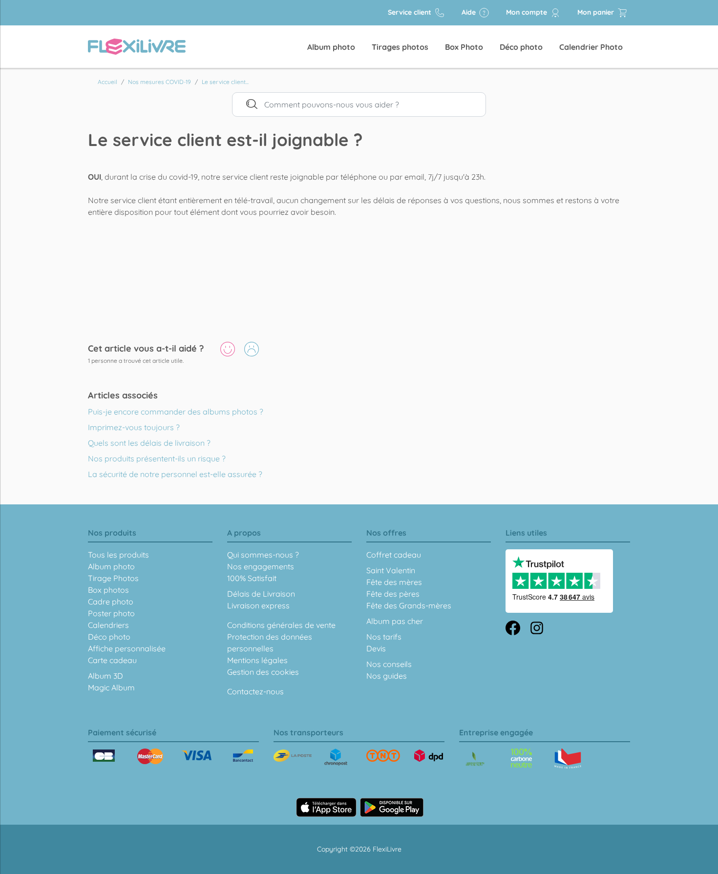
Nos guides (386, 676)
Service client (410, 12)
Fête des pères (393, 594)
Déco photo (521, 47)
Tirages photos (400, 47)
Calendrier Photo (591, 47)
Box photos (108, 590)
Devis (376, 648)
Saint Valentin (390, 570)
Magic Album (111, 687)
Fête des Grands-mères (408, 605)
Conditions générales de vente (281, 625)
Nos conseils (389, 664)
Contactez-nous (255, 691)
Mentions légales (257, 660)
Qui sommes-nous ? (263, 555)
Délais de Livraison (261, 594)
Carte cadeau (112, 660)
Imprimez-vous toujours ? (134, 427)
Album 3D (105, 676)
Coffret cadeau (393, 555)
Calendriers (108, 625)
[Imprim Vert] (475, 759)
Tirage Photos (113, 578)
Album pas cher (394, 621)
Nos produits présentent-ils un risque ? (157, 458)
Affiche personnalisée (127, 648)
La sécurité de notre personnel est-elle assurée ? (175, 474)
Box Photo (464, 47)
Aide (470, 12)
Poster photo (111, 613)
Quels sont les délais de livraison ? (149, 443)
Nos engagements (260, 566)
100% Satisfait (251, 578)
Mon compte (527, 12)
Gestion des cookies (263, 672)
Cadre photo (110, 601)
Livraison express (258, 605)
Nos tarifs (383, 637)
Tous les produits (118, 555)
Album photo (331, 47)
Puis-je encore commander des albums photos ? (175, 411)
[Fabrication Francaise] (521, 758)
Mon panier (596, 12)
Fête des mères (394, 582)
